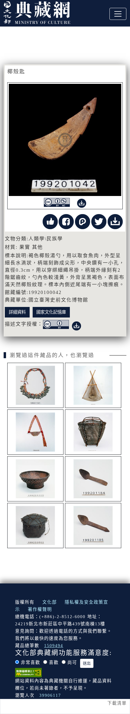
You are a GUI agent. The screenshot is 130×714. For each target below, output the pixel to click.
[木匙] (93, 478)
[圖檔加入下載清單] (81, 201)
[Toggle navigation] (117, 14)
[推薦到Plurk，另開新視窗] (82, 220)
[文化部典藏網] (37, 12)
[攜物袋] (35, 432)
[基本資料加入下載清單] (115, 220)
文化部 (49, 602)
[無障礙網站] (28, 671)
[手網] (93, 385)
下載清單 (117, 703)
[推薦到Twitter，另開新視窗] (98, 220)
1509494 (53, 645)
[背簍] (93, 432)
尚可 (72, 662)
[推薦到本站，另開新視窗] (50, 220)
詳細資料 (17, 312)
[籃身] (35, 525)
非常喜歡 (30, 662)
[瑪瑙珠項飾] (35, 385)
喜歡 (54, 662)
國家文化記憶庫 (51, 312)
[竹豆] (35, 478)
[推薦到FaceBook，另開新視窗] (66, 220)
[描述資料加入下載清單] (76, 324)
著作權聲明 (40, 609)
